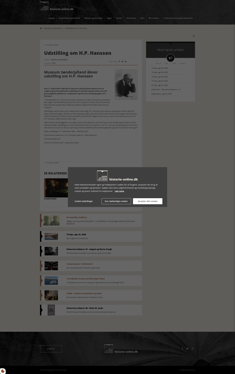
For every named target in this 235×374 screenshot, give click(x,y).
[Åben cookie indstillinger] (3, 371)
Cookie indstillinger (84, 201)
